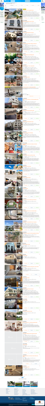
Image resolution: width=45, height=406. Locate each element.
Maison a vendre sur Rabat (26, 244)
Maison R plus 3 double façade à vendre (28, 121)
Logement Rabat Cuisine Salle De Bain (34, 393)
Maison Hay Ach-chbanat (33, 390)
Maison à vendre (25, 255)
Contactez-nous (23, 398)
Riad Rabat (7, 390)
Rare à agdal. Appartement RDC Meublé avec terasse (30, 333)
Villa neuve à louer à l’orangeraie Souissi (28, 10)
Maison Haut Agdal (24, 390)
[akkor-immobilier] (34, 383)
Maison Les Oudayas (16, 392)
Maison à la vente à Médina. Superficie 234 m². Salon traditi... (31, 266)
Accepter (34, 404)
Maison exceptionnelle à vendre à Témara (28, 21)
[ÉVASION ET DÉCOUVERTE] (21, 381)
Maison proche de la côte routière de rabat (28, 110)
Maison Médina (23, 392)
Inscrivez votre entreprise (17, 398)
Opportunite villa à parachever (27, 166)
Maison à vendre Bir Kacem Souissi (27, 311)
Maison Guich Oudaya (16, 390)
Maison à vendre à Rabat (26, 277)
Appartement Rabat (7, 389)
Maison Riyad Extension (33, 392)
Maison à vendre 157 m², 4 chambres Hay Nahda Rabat (30, 322)
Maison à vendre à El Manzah (27, 177)
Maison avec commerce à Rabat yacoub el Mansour (29, 199)
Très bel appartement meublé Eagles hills (28, 54)
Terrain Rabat (7, 392)
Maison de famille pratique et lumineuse (28, 32)
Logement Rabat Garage (16, 393)
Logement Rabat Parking (24, 393)
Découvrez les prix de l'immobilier (18, 399)
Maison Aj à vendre (25, 188)
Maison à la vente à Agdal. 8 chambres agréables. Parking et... (31, 233)
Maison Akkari (23, 389)
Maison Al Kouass (32, 389)
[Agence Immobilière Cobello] (28, 381)
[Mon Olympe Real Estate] (13, 381)
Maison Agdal (15, 389)
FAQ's (23, 399)
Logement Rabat (7, 393)
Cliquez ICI (29, 404)
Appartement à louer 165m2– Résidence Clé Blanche (30, 43)
